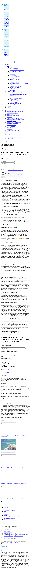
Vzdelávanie (10, 138)
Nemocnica (6, 64)
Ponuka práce (10, 134)
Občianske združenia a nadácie (17, 100)
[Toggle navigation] (1, 59)
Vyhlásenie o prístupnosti (13, 542)
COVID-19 (6, 141)
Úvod (5, 148)
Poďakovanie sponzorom (16, 98)
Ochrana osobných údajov (16, 86)
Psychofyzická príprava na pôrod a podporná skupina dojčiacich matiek (15, 119)
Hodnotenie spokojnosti (12, 113)
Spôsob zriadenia (14, 68)
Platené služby (10, 114)
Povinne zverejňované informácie (14, 78)
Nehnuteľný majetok (14, 82)
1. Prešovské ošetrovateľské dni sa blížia (8, 452)
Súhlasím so (12, 170)
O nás (8, 66)
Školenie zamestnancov (9, 518)
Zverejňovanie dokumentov (16, 80)
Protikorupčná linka (14, 84)
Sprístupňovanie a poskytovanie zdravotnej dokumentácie (14, 123)
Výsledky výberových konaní (14, 137)
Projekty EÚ (13, 88)
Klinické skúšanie (14, 102)
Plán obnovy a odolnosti (15, 87)
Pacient (5, 110)
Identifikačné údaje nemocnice (17, 70)
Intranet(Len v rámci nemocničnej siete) (11, 516)
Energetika (12, 90)
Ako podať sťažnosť (11, 125)
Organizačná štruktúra (15, 76)
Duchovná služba (11, 126)
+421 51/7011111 (6, 9)
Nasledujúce (9, 334)
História (11, 67)
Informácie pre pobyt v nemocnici (15, 111)
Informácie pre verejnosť (15, 103)
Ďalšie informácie (11, 91)
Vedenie (8, 72)
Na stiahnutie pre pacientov (13, 130)
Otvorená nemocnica (14, 96)
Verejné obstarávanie (14, 79)
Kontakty (6, 139)
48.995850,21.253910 (9, 529)
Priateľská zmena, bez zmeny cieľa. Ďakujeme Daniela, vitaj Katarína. (13, 498)
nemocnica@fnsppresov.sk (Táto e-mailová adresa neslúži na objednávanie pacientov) (6, 21)
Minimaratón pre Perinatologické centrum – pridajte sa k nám (12, 467)
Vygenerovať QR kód (5, 358)
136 (5, 334)
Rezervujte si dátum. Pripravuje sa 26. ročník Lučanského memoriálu (13, 483)
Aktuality (6, 131)
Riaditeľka (12, 74)
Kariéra (5, 133)
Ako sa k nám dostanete (15, 71)
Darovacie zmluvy (14, 99)
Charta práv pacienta (11, 121)
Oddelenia (9, 106)
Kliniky (8, 107)
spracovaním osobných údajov (15, 170)
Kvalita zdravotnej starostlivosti (17, 92)
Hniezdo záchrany (11, 109)
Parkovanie (9, 129)
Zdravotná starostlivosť (9, 105)
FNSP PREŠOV (8, 532)
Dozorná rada (13, 75)
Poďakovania (10, 127)
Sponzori (6, 519)
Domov (5, 504)
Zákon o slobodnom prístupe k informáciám (20, 83)
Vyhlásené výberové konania (13, 135)
